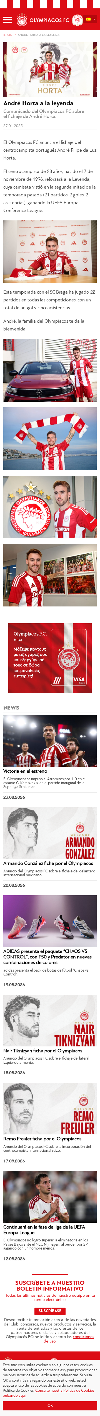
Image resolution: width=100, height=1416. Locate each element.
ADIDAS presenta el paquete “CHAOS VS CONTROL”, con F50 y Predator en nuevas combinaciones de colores (47, 957)
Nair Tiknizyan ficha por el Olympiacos (42, 1051)
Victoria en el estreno (25, 771)
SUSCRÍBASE (50, 1311)
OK (50, 1406)
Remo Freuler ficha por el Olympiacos (42, 1139)
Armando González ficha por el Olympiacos (48, 863)
